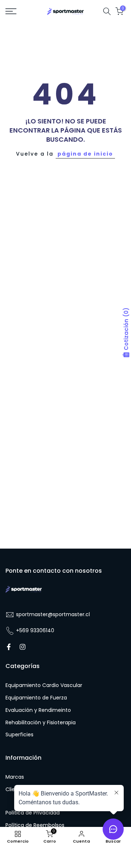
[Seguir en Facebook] (8, 646)
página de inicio (85, 153)
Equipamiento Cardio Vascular (43, 685)
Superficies (19, 734)
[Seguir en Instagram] (22, 646)
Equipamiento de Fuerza (36, 697)
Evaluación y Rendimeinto (38, 710)
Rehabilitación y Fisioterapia (40, 722)
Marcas (14, 777)
